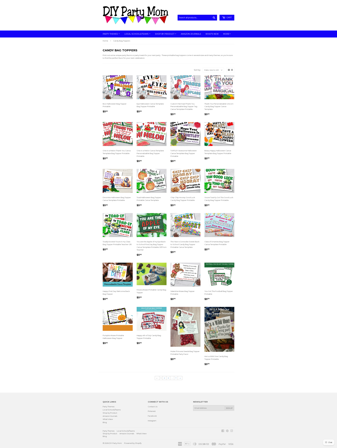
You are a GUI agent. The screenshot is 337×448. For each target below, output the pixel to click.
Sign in (212, 11)
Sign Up (229, 408)
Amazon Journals (191, 34)
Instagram (152, 421)
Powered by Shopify (133, 443)
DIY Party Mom (115, 443)
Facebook (152, 416)
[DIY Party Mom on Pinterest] (227, 431)
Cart (229, 17)
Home (105, 41)
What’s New (212, 34)
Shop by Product (165, 34)
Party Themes (110, 34)
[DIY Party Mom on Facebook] (222, 431)
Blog (105, 422)
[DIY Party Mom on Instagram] (231, 431)
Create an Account (226, 11)
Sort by (197, 70)
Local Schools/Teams (136, 34)
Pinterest (152, 411)
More (226, 34)
